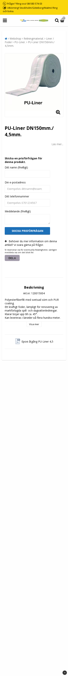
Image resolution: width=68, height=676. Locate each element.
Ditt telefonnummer (17, 196)
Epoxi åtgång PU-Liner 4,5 (37, 341)
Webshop (15, 38)
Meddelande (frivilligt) (18, 211)
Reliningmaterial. (34, 38)
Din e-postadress (15, 182)
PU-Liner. (20, 42)
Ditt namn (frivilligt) (16, 167)
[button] (62, 20)
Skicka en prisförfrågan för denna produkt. (23, 160)
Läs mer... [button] (57, 144)
